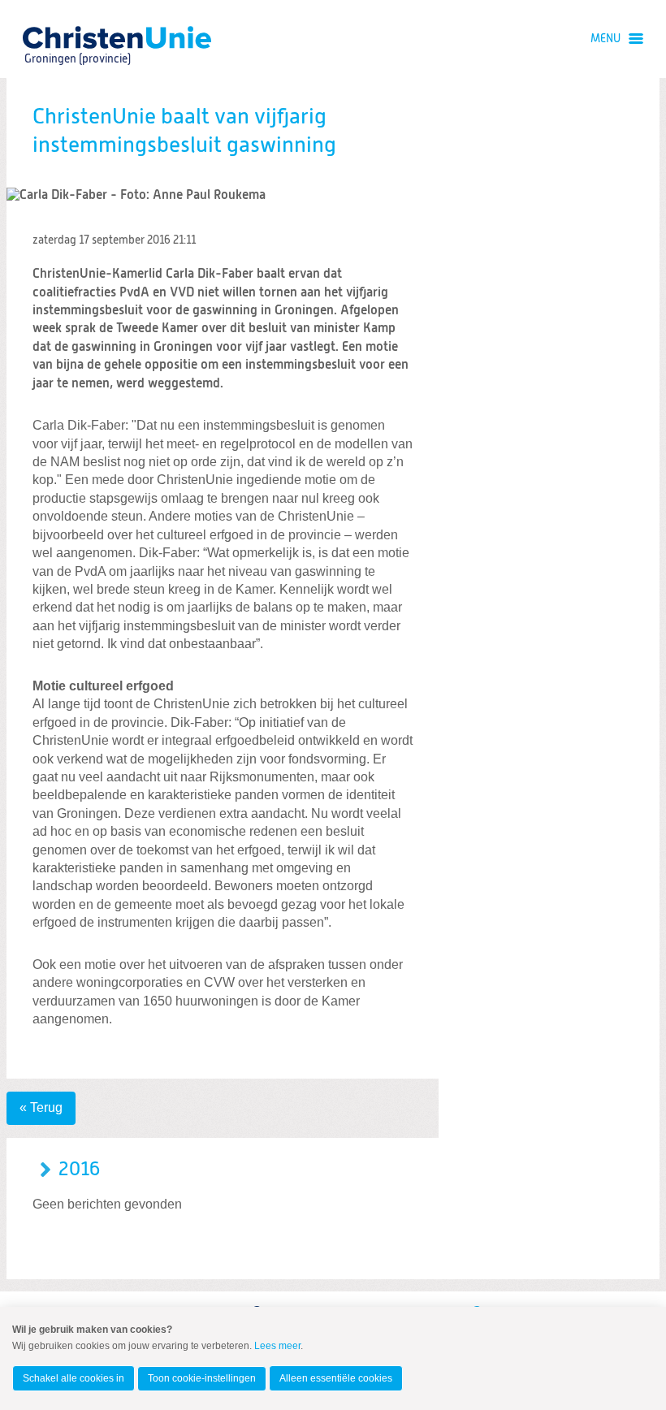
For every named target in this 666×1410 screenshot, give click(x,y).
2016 (79, 1169)
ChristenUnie (77, 37)
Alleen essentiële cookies (335, 1378)
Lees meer (277, 1346)
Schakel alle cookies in (73, 1378)
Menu (605, 39)
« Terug (41, 1107)
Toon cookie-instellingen (202, 1378)
